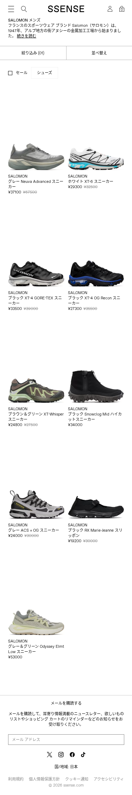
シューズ (44, 72)
